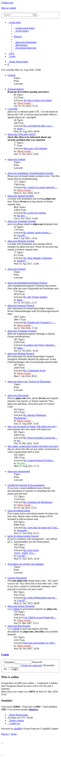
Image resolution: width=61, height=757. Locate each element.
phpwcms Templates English (22, 221)
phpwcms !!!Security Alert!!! (22, 134)
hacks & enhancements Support (23, 536)
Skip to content (8, 8)
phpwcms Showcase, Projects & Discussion (29, 381)
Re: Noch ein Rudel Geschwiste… (40, 437)
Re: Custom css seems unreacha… (40, 187)
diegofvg (33, 709)
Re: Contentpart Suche (34, 370)
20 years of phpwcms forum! (37, 100)
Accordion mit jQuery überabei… (39, 345)
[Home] (7, 2)
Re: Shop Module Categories (37, 258)
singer (20, 128)
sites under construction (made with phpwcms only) (33, 446)
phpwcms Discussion (18, 395)
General (11, 75)
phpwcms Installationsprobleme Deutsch (27, 282)
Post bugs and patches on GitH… (39, 643)
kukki (20, 299)
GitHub (16, 609)
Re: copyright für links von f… (38, 125)
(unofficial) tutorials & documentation (26, 485)
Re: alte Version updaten (35, 297)
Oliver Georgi (24, 103)
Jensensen (22, 530)
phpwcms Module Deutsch (21, 353)
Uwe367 (21, 235)
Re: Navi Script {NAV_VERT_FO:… (26, 551)
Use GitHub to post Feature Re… (39, 617)
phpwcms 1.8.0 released (35, 148)
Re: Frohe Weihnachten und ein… (40, 597)
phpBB (17, 728)
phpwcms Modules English (21, 241)
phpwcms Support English (21, 195)
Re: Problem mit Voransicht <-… (39, 322)
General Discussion (17, 578)
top (18, 440)
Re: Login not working (34, 212)
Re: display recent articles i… (37, 232)
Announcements (16, 89)
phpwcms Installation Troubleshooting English (30, 173)
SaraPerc (21, 261)
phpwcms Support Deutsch (21, 305)
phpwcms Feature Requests (21, 606)
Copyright (13, 108)
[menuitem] (24, 28)
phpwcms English (16, 159)
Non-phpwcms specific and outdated (26, 564)
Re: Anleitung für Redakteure (37, 502)
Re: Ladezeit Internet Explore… (39, 460)
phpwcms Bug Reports (19, 626)
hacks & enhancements (19, 510)
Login (5, 654)
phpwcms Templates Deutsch (22, 331)
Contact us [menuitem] (14, 723)
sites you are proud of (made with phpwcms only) (32, 426)
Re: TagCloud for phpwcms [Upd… (41, 527)
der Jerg (21, 215)
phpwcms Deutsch (17, 269)
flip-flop (21, 463)
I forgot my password (31, 665)
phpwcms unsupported (19, 471)
